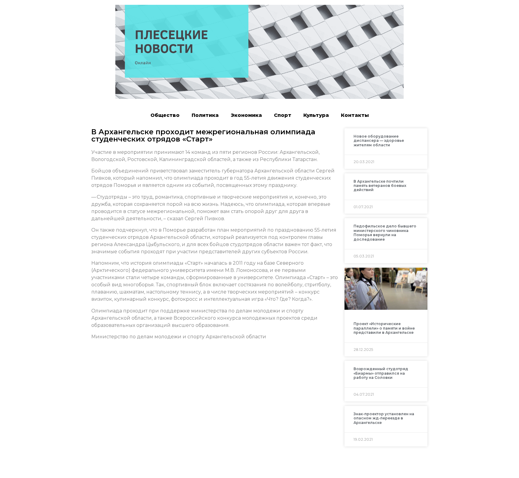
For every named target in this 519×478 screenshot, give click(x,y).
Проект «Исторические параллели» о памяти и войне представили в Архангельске (384, 328)
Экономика (246, 115)
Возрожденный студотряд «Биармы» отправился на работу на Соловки (381, 373)
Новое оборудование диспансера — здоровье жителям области (379, 140)
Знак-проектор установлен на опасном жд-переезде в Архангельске (384, 418)
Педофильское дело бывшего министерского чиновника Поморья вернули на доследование (385, 232)
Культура (316, 115)
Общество (165, 115)
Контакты (355, 115)
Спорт (282, 115)
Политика (205, 115)
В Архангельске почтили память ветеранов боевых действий (380, 185)
